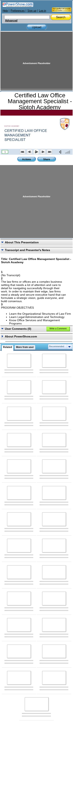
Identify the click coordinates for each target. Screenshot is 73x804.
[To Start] (23, 152)
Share (46, 159)
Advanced (11, 20)
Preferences (18, 10)
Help (5, 10)
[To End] (49, 152)
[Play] (36, 152)
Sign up (31, 10)
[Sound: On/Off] (61, 152)
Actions (26, 159)
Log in (42, 10)
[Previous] (29, 152)
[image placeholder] (19, 360)
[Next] (43, 152)
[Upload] (36, 27)
